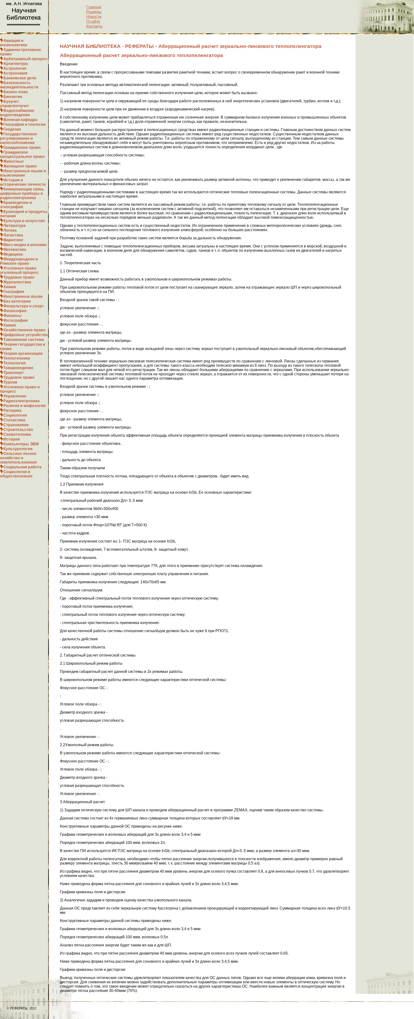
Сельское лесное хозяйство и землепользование (18, 458)
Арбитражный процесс (25, 59)
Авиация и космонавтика (13, 43)
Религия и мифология (24, 406)
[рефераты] (24, 31)
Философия (14, 311)
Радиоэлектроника (21, 401)
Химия (9, 287)
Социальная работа (22, 467)
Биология (12, 97)
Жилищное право (20, 166)
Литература (14, 225)
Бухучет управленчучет (14, 103)
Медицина (13, 254)
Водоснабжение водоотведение (17, 113)
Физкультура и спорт (23, 306)
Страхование (16, 425)
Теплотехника (16, 358)
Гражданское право (22, 147)
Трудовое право (18, 277)
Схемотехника (17, 434)
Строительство (18, 430)
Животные (13, 161)
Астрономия (15, 73)
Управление (14, 396)
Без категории (17, 301)
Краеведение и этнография (16, 204)
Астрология (14, 68)
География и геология (24, 124)
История (11, 439)
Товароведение (18, 368)
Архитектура (15, 64)
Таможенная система (23, 340)
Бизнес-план (15, 92)
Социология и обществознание (16, 474)
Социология (15, 415)
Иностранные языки (23, 296)
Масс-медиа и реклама (24, 245)
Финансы (12, 316)
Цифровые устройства (25, 335)
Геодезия (12, 129)
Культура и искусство (24, 221)
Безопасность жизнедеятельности (19, 85)
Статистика (14, 420)
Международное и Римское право (19, 261)
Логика (10, 230)
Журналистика (17, 282)
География (13, 292)
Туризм (10, 382)
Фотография (15, 320)
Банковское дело (19, 78)
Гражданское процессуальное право (22, 154)
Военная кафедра (20, 120)
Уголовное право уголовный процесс (19, 270)
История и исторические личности (23, 182)
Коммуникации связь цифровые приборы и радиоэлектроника (22, 193)
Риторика (12, 410)
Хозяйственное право (24, 330)
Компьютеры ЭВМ (21, 444)
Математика (14, 249)
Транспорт (13, 373)
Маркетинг (13, 240)
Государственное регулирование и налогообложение (18, 138)
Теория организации (23, 353)
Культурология (17, 449)
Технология (14, 363)
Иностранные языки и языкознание (23, 173)
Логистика (13, 235)
